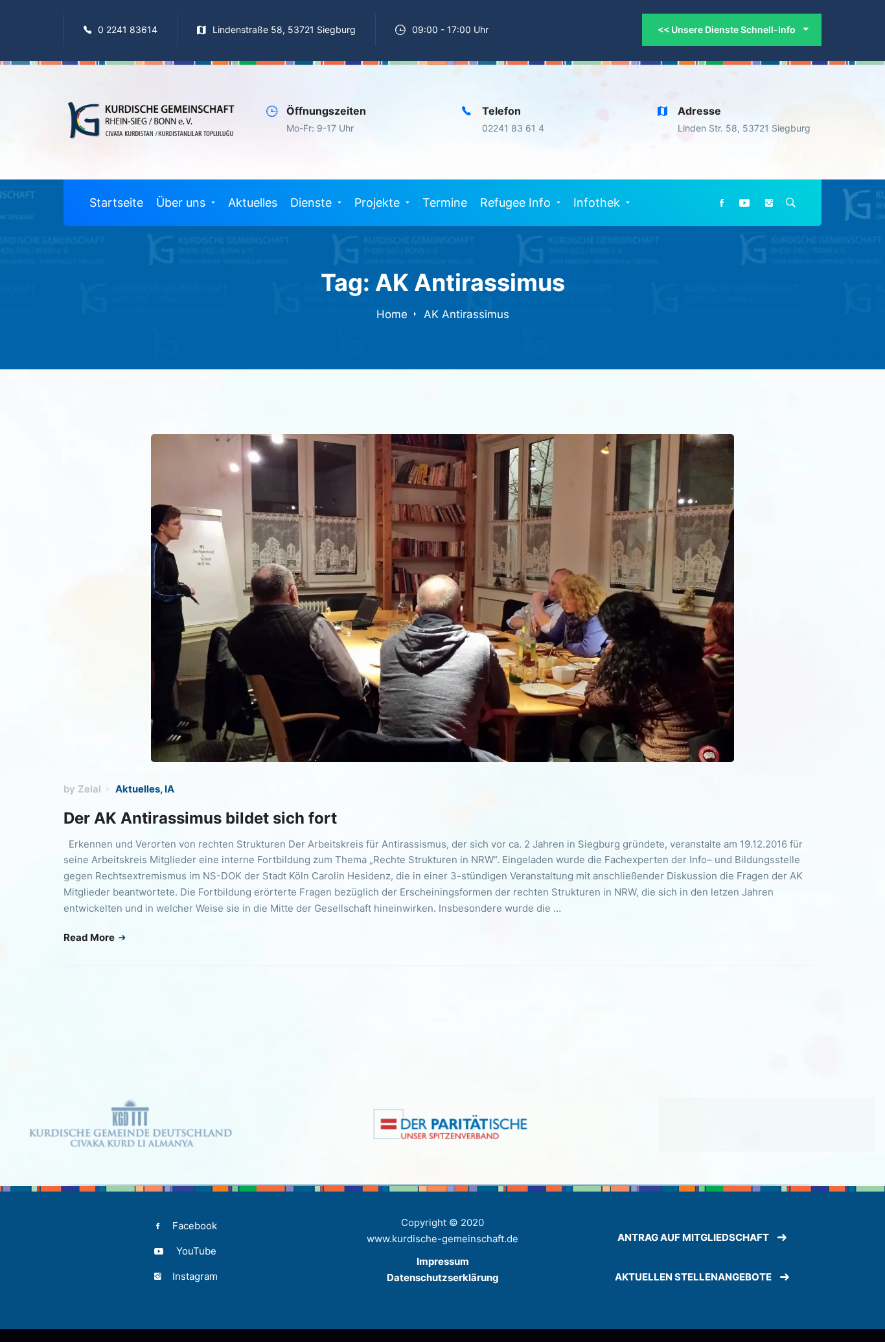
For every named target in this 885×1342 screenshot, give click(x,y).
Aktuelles (137, 789)
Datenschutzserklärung (443, 1277)
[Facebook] (721, 203)
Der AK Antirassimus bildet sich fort (200, 818)
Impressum (443, 1261)
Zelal (89, 789)
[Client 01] (121, 1124)
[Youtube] (744, 203)
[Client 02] (442, 1124)
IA (169, 789)
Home (392, 314)
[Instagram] (769, 203)
